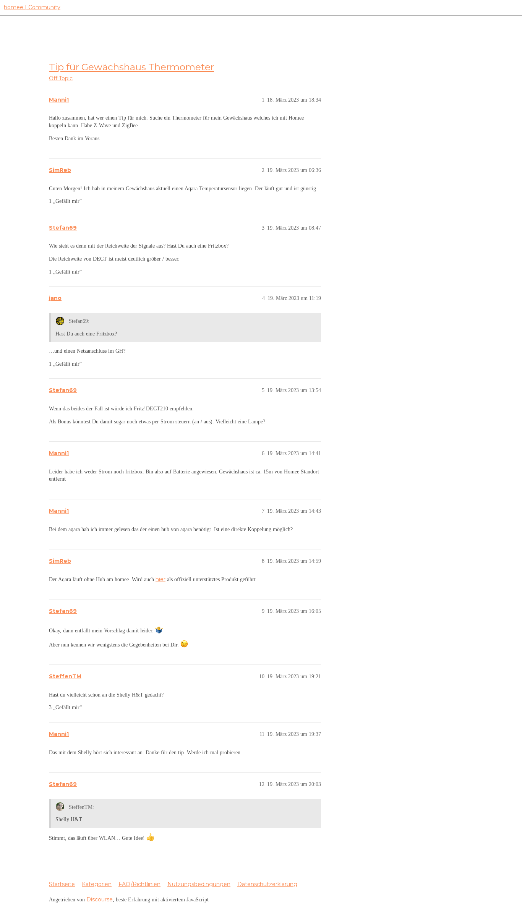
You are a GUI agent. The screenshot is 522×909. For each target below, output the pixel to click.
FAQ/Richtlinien (139, 884)
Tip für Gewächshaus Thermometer (131, 67)
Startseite (62, 884)
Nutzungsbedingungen (198, 884)
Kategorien (97, 884)
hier (160, 579)
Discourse (99, 899)
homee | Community (32, 7)
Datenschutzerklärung (267, 884)
